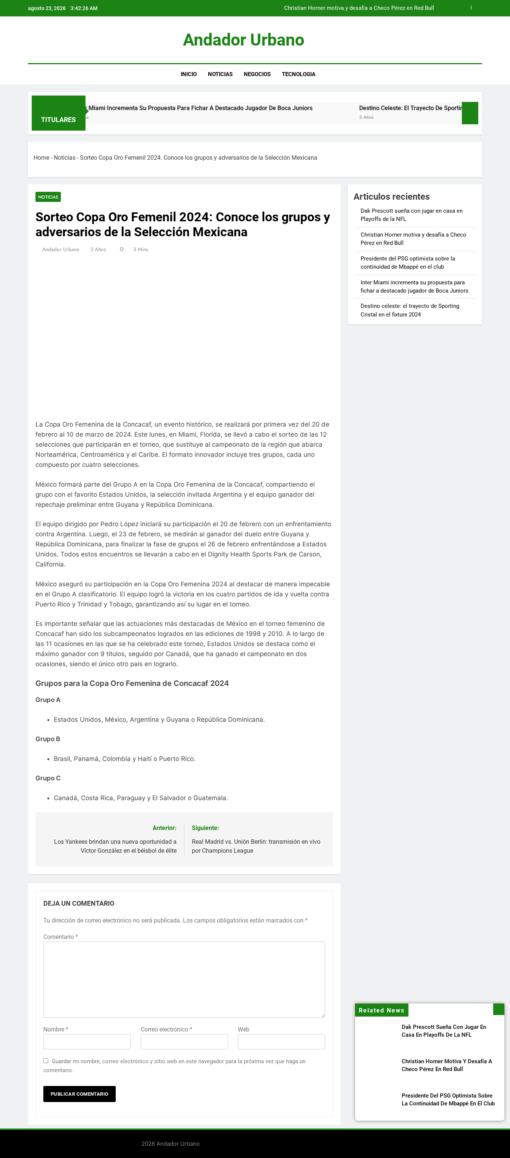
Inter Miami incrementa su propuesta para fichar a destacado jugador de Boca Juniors (167, 108)
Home (41, 157)
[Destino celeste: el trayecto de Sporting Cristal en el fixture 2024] (312, 118)
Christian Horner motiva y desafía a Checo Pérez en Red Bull (359, 8)
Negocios (257, 74)
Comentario (60, 936)
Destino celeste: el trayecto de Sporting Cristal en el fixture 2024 (421, 108)
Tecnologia (298, 74)
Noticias (220, 74)
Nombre (55, 1029)
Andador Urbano (243, 40)
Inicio (189, 74)
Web (243, 1029)
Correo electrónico (166, 1029)
